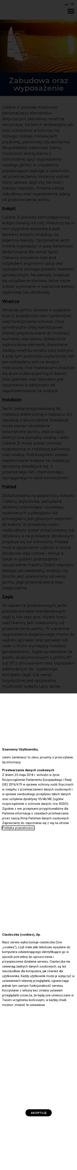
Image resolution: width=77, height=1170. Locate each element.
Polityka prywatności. (18, 828)
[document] (38, 585)
